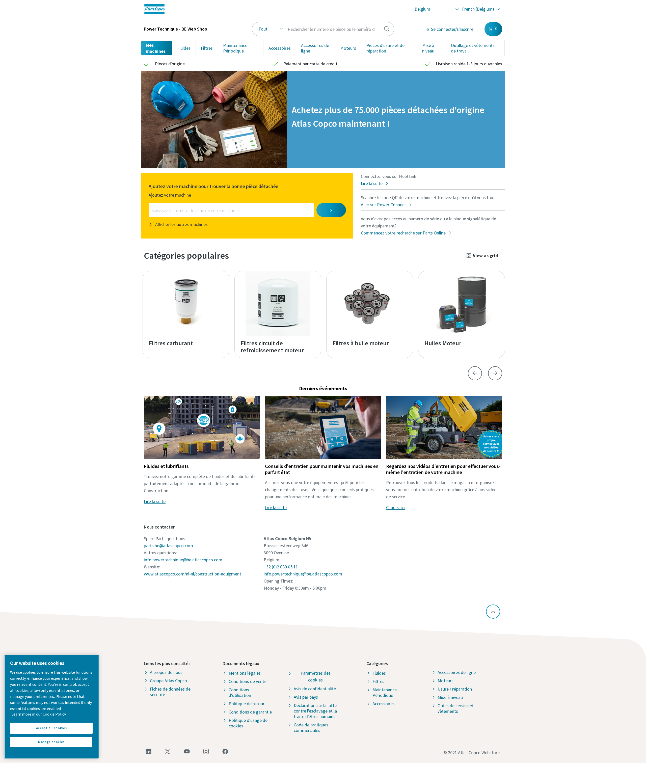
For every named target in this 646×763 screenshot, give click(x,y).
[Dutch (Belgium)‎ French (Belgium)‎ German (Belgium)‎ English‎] (480, 9)
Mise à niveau (428, 48)
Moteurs (348, 48)
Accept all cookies (51, 728)
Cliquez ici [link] (395, 507)
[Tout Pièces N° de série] (323, 29)
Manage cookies (51, 742)
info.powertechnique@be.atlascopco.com (183, 560)
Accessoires (279, 48)
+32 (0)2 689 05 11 (281, 567)
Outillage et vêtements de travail (473, 48)
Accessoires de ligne (315, 48)
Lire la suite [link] (155, 501)
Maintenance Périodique (235, 48)
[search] (387, 29)
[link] (216, 9)
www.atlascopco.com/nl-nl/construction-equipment (192, 574)
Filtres (207, 48)
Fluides (184, 48)
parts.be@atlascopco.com (168, 545)
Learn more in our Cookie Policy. (38, 714)
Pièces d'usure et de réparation (385, 48)
